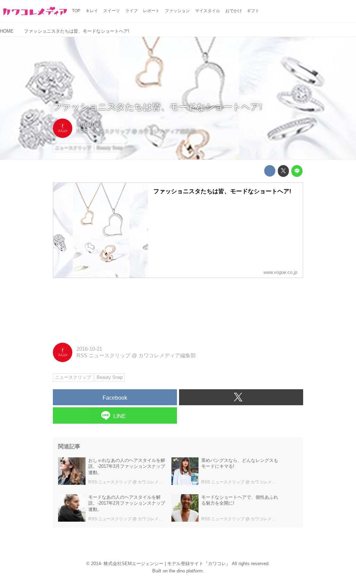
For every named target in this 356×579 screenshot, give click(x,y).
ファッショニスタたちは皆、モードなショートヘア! (157, 107)
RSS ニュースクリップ (103, 131)
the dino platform (186, 570)
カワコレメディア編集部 (167, 131)
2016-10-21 (89, 125)
